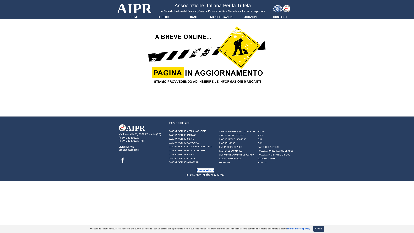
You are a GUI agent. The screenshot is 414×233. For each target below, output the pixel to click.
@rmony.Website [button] (205, 170)
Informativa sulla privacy (298, 228)
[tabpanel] (212, 7)
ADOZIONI (250, 17)
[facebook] (123, 160)
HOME (134, 17)
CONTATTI (280, 17)
